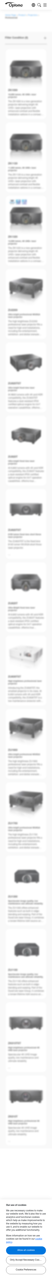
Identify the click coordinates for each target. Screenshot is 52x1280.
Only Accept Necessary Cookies (26, 1260)
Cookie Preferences (26, 1270)
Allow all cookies (26, 1250)
